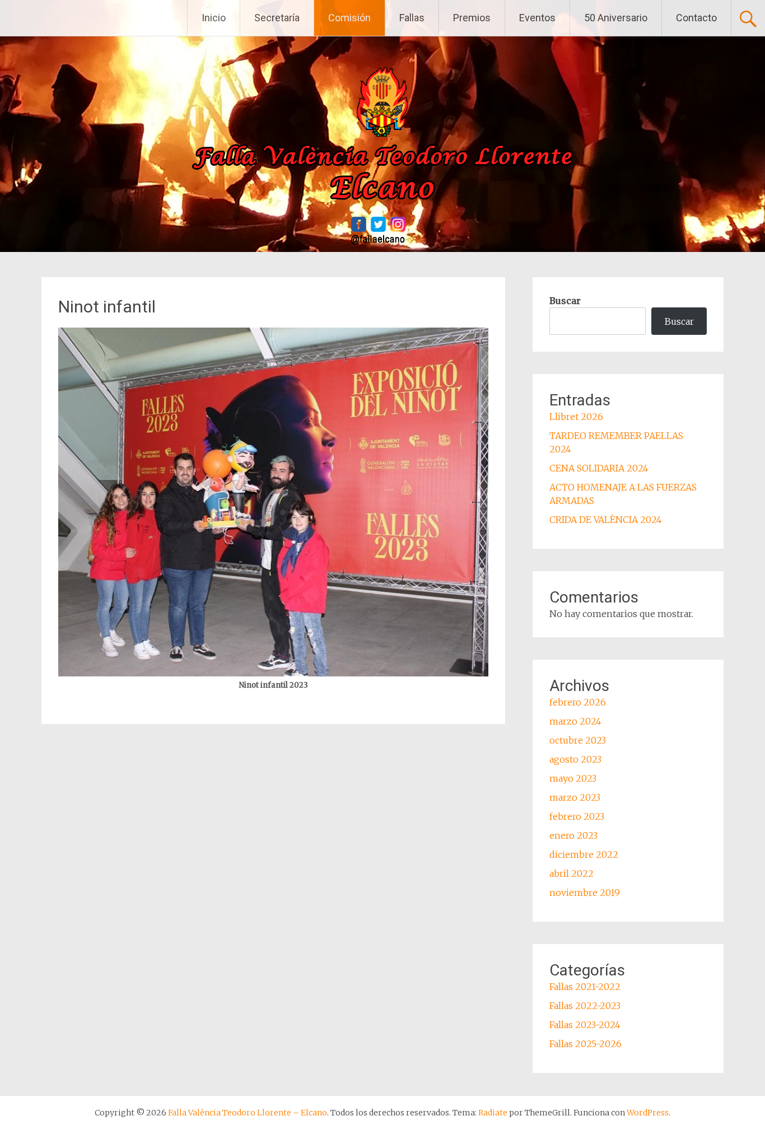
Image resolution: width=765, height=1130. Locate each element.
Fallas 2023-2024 (585, 1024)
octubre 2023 (577, 740)
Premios (472, 18)
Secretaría (277, 18)
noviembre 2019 (584, 892)
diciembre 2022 (583, 854)
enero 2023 (573, 835)
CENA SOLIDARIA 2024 (599, 468)
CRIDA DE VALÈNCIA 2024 (605, 519)
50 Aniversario (615, 18)
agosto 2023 (575, 759)
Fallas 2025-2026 (585, 1043)
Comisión (349, 18)
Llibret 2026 (576, 416)
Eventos (537, 18)
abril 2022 (571, 873)
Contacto (696, 18)
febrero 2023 (576, 816)
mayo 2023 (572, 778)
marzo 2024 (575, 721)
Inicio (214, 18)
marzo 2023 (574, 797)
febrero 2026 (577, 702)
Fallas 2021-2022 (585, 986)
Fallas (412, 18)
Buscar (565, 300)
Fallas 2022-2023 (585, 1005)
